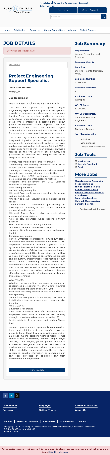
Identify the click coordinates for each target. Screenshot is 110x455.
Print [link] (80, 167)
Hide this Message (58, 452)
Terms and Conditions (27, 421)
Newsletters (46, 3)
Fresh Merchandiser (86, 198)
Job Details (14, 64)
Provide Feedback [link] (87, 164)
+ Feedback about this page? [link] (92, 209)
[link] (17, 9)
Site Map (8, 421)
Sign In (61, 10)
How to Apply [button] (37, 370)
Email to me (84, 161)
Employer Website (84, 62)
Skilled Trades (87, 30)
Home (6, 30)
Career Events (60, 3)
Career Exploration (53, 30)
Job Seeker (20, 30)
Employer (35, 30)
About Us (72, 3)
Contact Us (84, 3)
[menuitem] (6, 30)
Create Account (90, 10)
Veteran (72, 30)
